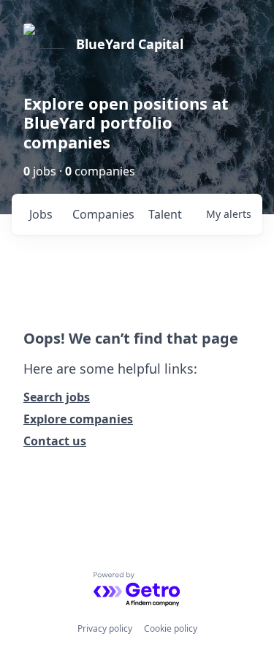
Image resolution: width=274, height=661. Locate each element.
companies (103, 214)
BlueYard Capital (129, 44)
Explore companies (78, 419)
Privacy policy (104, 628)
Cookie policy (170, 628)
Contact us (54, 441)
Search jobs (56, 397)
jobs (41, 214)
